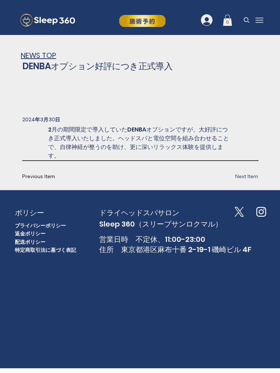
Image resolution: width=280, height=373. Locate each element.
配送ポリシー (30, 242)
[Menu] (259, 20)
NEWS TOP (38, 55)
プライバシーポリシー (40, 225)
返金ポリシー (30, 233)
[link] (227, 20)
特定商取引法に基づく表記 (45, 250)
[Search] (246, 20)
